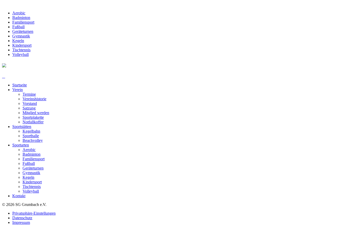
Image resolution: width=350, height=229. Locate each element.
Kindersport (22, 45)
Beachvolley (33, 140)
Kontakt (18, 196)
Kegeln (18, 40)
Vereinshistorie (34, 99)
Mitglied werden (36, 113)
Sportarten (20, 145)
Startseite (19, 85)
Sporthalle (31, 136)
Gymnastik (21, 36)
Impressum (21, 222)
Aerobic (18, 13)
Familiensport (23, 22)
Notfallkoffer (33, 122)
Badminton (21, 17)
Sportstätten (21, 126)
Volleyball (20, 54)
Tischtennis (21, 50)
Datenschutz (22, 218)
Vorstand (30, 103)
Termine (29, 94)
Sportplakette (33, 117)
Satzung (29, 108)
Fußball (18, 27)
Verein (17, 89)
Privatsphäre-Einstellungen (34, 213)
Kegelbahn (31, 131)
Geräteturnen (22, 31)
